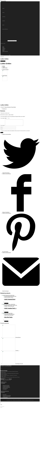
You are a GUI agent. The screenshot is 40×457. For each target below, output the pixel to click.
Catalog (3, 48)
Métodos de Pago (6, 385)
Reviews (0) (4, 108)
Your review (2, 125)
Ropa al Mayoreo (8, 107)
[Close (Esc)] (0, 406)
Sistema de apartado (6, 396)
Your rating (2, 118)
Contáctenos (5, 397)
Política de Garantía (6, 387)
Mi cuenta (4, 394)
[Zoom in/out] (3, 406)
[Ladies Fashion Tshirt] (4, 74)
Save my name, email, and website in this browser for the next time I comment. (16, 130)
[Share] (1, 406)
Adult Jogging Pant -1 (10, 308)
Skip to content (3, 0)
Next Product (4, 75)
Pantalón (6, 306)
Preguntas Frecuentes (7, 395)
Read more (6, 303)
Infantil (5, 315)
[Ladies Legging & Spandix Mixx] (4, 80)
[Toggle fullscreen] (2, 406)
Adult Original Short (9, 299)
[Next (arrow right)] (1, 407)
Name (1, 127)
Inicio (3, 46)
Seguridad (5, 389)
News (3, 50)
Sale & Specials (5, 51)
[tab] (21, 108)
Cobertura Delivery (6, 386)
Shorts (3, 49)
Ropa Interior (13, 107)
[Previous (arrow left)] (0, 407)
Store (3, 47)
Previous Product (5, 69)
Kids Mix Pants (8, 317)
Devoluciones (5, 388)
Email (1, 128)
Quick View (12, 295)
